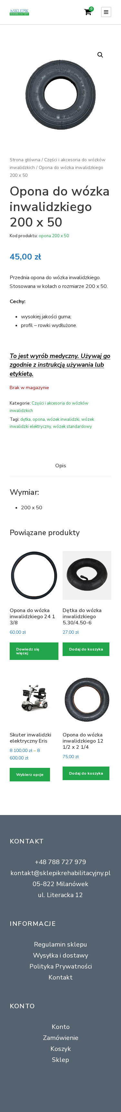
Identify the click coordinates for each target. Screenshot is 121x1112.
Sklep (60, 1059)
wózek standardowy (72, 426)
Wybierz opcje (30, 774)
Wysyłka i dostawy (60, 955)
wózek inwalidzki (63, 419)
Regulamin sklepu (60, 944)
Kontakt (60, 977)
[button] (100, 55)
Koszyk (60, 1048)
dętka (25, 419)
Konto (61, 1026)
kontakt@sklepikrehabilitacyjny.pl (60, 873)
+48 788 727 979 (60, 862)
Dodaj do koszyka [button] (86, 649)
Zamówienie (60, 1037)
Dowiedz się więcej (27, 651)
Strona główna (25, 160)
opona (39, 419)
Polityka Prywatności (60, 966)
